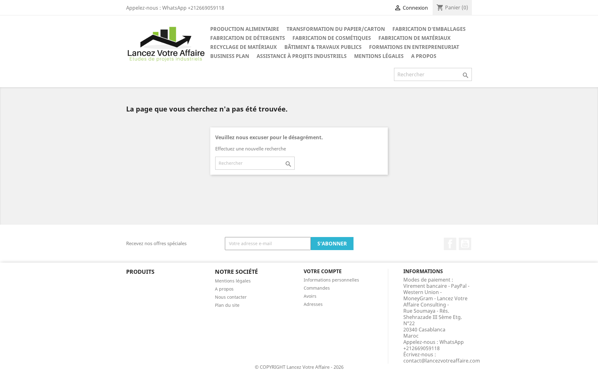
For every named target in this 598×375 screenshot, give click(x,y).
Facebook (450, 244)
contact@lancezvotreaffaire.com (441, 360)
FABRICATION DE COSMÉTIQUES (331, 38)
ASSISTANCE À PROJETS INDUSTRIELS (302, 56)
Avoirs (310, 296)
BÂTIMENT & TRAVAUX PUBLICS (323, 47)
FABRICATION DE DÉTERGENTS (247, 38)
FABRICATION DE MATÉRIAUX (414, 38)
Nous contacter (231, 297)
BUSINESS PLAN (229, 56)
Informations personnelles (331, 280)
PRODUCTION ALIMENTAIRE (244, 29)
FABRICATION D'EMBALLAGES (429, 29)
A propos (423, 56)
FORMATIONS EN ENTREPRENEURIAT (414, 47)
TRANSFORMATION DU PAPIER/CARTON (336, 29)
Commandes (317, 288)
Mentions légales (379, 56)
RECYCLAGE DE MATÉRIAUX (243, 47)
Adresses (313, 304)
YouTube (465, 244)
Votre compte (323, 271)
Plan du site (227, 305)
